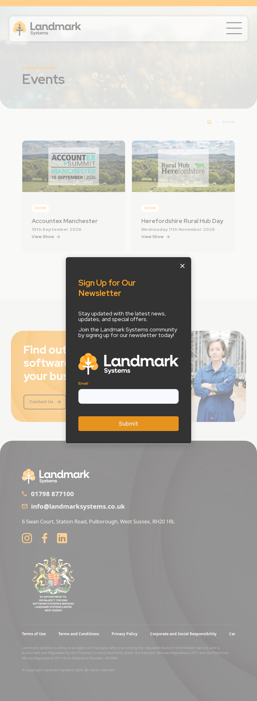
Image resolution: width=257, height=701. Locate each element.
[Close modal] (182, 266)
